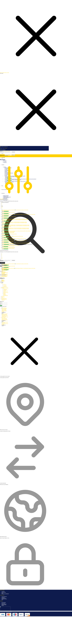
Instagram (3, 281)
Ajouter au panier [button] (6, 267)
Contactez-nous (4, 592)
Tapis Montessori (5, 295)
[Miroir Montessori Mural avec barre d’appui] (14, 240)
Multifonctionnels (4, 604)
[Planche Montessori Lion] (9, 216)
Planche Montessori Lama (5, 229)
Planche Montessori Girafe (5, 264)
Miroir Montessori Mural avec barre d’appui (7, 241)
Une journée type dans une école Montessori (5, 276)
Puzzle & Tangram (4, 298)
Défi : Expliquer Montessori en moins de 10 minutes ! (5, 272)
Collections (3, 591)
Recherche (13, 260)
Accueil (1, 157)
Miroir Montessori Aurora (5, 234)
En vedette (3, 296)
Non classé (3, 280)
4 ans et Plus (5, 286)
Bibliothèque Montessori (5, 287)
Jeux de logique (4, 602)
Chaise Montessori (5, 288)
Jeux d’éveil (3, 603)
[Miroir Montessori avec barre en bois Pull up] (14, 238)
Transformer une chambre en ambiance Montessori (4, 270)
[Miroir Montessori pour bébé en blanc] (12, 236)
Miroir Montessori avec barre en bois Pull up (7, 239)
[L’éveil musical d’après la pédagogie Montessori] (10, 245)
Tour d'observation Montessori (4, 299)
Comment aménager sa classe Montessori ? (5, 268)
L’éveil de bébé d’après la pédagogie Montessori (8, 248)
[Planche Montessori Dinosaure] (8, 212)
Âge (2, 283)
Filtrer (1, 305)
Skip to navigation (2, 72)
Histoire (3, 605)
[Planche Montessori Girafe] (15, 263)
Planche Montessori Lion (5, 217)
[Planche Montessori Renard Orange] (15, 225)
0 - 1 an (4, 284)
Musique (4, 293)
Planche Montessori (4, 294)
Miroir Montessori (5, 292)
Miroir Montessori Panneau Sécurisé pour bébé (8, 232)
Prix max (1, 303)
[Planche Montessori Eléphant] (18, 268)
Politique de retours (4, 598)
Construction (5, 289)
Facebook (3, 279)
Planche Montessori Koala (5, 223)
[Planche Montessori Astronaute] (15, 219)
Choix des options (6, 244)
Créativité (4, 290)
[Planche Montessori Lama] (15, 228)
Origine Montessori (4, 596)
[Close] (0, 259)
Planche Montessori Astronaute (6, 220)
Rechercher (1, 260)
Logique (4, 291)
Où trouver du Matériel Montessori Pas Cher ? (5, 274)
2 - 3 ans (4, 285)
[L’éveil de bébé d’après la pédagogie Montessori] (8, 247)
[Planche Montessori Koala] (14, 222)
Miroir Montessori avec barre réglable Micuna (8, 243)
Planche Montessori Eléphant (5, 215)
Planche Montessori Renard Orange (6, 226)
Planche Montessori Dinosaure (6, 266)
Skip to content (7, 72)
